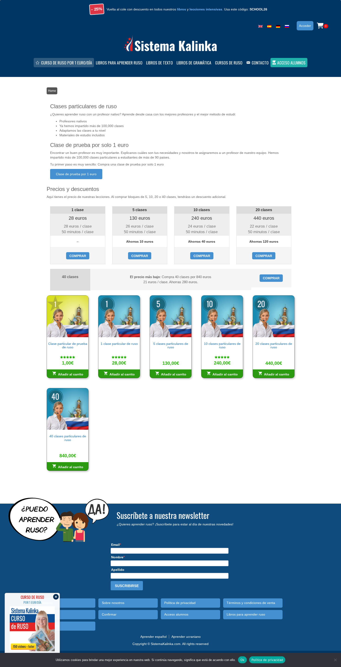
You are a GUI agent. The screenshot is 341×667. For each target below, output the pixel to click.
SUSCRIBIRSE (127, 586)
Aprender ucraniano (186, 636)
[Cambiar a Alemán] (278, 25)
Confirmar (109, 614)
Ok (242, 659)
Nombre (117, 557)
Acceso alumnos (291, 63)
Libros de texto (159, 63)
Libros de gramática (194, 63)
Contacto (260, 63)
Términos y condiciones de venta (251, 603)
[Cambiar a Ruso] (287, 25)
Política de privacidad (180, 603)
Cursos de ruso (228, 63)
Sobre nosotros (113, 603)
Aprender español (153, 636)
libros (181, 9)
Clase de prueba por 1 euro (76, 174)
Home (52, 90)
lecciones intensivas (206, 9)
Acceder (305, 26)
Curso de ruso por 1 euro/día (66, 63)
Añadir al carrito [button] (70, 374)
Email (115, 544)
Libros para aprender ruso (119, 63)
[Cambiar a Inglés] (260, 25)
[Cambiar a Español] (269, 25)
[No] (335, 659)
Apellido (117, 570)
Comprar (77, 256)
